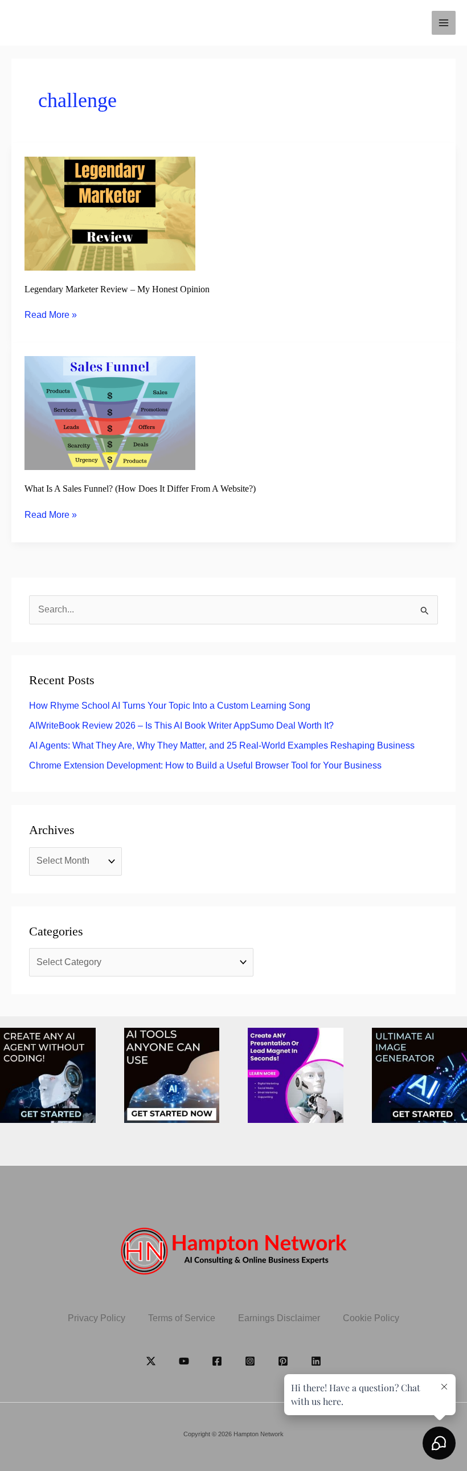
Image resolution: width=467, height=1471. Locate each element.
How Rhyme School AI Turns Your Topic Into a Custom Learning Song (169, 705)
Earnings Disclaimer (279, 1318)
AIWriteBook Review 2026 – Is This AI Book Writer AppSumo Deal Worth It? (181, 725)
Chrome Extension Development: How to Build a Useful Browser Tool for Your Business (205, 765)
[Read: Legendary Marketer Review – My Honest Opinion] (109, 213)
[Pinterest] (283, 1361)
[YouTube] (184, 1361)
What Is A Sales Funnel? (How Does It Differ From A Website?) (140, 488)
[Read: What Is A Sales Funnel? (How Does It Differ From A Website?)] (109, 412)
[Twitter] (151, 1361)
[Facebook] (217, 1361)
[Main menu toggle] (444, 23)
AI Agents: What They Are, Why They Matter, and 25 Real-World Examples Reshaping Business (222, 745)
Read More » (50, 315)
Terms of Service (181, 1318)
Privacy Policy (96, 1318)
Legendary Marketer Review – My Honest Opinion (117, 289)
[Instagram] (250, 1361)
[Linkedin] (316, 1361)
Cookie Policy (371, 1318)
